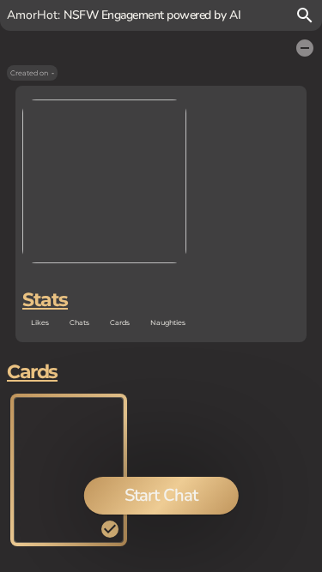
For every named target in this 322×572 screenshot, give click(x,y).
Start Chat (161, 495)
